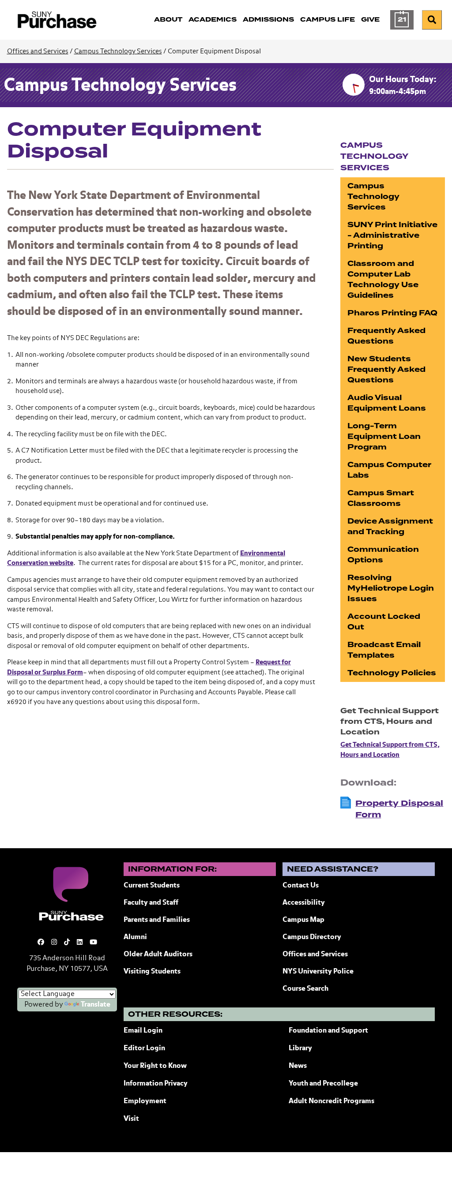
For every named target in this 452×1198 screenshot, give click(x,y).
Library (300, 1048)
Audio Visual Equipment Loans (386, 403)
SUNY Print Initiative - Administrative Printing (392, 235)
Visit (131, 1119)
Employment (145, 1101)
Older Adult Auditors (158, 954)
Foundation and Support (328, 1030)
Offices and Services (37, 51)
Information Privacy (156, 1083)
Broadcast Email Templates (384, 650)
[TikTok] (67, 942)
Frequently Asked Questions (386, 336)
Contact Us (300, 885)
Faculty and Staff (151, 902)
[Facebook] (40, 942)
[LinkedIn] (79, 942)
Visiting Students (152, 971)
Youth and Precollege (323, 1083)
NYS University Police (318, 971)
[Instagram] (54, 942)
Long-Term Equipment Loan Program (384, 436)
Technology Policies (391, 672)
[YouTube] (93, 942)
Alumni (135, 937)
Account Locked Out (383, 622)
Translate (95, 1004)
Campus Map (303, 920)
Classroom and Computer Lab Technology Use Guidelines (382, 279)
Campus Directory (311, 937)
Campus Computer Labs (389, 470)
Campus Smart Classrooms (380, 498)
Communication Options (383, 554)
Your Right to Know (155, 1066)
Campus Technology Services (118, 51)
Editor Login (144, 1048)
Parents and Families (157, 920)
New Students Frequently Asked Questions (386, 369)
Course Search (305, 988)
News (298, 1066)
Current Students (152, 885)
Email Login (143, 1030)
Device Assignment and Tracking (390, 526)
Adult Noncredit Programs (331, 1101)
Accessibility (303, 902)
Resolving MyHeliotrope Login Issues (390, 588)
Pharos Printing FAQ (392, 312)
